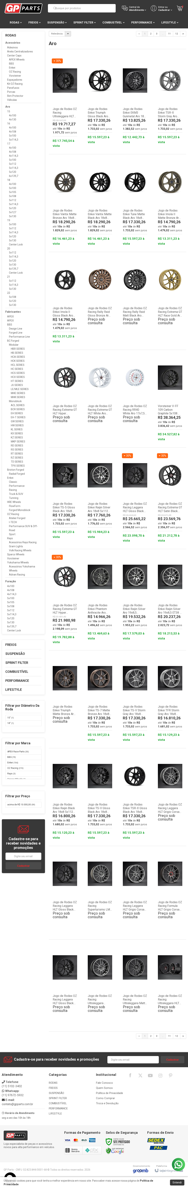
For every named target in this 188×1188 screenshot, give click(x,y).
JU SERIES (17, 385)
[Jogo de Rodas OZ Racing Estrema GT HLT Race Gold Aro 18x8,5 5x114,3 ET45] (170, 299)
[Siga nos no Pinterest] (170, 1076)
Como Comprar (105, 1098)
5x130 (12, 216)
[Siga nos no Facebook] (130, 1076)
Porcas (11, 91)
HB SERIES (17, 352)
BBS (11, 63)
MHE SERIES (18, 393)
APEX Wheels (17, 59)
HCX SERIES (18, 377)
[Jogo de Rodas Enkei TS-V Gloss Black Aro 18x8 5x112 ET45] (100, 797)
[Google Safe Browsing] (115, 1151)
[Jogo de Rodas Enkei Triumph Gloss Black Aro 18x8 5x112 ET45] (100, 102)
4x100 (12, 115)
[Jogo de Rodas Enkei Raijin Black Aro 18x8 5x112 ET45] (65, 797)
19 (8, 220)
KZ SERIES (17, 437)
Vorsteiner (15, 75)
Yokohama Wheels (18, 562)
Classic (13, 481)
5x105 (12, 192)
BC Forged (13, 340)
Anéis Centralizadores (20, 51)
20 (8, 248)
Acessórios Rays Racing (23, 542)
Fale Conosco (104, 1082)
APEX (10, 316)
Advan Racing (17, 574)
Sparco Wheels (15, 554)
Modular (14, 344)
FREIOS (53, 1088)
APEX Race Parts (18, 751)
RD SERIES (17, 445)
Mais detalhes (102, 325)
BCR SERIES (18, 409)
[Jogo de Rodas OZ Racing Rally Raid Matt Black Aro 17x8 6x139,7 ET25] (135, 299)
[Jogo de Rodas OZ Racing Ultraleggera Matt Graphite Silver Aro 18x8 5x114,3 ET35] (135, 986)
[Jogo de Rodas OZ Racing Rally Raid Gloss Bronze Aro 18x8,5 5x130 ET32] (100, 299)
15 (8, 111)
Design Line (15, 328)
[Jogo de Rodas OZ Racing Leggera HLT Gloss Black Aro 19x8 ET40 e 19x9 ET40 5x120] (65, 893)
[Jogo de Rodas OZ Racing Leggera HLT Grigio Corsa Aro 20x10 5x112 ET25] (135, 893)
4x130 (12, 119)
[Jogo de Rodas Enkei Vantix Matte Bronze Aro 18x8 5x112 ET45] (65, 203)
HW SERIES (17, 425)
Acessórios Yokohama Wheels (22, 568)
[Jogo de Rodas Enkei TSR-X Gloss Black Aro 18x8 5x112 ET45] (135, 797)
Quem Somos (104, 1088)
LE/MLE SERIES (20, 389)
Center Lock (16, 244)
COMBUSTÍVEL (58, 1103)
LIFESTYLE (55, 1113)
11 (169, 33)
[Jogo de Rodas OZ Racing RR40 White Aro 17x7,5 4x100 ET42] (135, 396)
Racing (13, 489)
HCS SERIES (18, 373)
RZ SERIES (17, 457)
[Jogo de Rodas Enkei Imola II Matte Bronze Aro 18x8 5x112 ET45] (170, 203)
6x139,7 (13, 175)
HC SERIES (17, 368)
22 (8, 292)
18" (10, 723)
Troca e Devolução (107, 1103)
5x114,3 (13, 139)
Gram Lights (16, 546)
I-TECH (13, 522)
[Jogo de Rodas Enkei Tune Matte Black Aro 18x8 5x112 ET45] (135, 203)
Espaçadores (14, 79)
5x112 (12, 163)
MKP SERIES (18, 441)
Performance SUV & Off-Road (23, 528)
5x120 (12, 171)
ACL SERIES (18, 405)
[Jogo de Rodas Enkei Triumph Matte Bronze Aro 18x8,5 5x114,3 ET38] (65, 697)
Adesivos (12, 47)
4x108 (12, 131)
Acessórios (12, 42)
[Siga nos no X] (140, 1076)
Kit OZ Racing (15, 83)
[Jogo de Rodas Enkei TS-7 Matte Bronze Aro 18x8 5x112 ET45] (100, 699)
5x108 (12, 196)
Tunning (13, 497)
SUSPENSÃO (56, 1093)
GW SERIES (17, 421)
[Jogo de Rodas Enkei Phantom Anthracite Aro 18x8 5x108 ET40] (100, 598)
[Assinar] (23, 865)
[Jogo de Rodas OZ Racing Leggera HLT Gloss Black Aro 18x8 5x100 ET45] (65, 986)
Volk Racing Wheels (20, 550)
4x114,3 (13, 155)
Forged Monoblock (19, 510)
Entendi (177, 1182)
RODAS (53, 1082)
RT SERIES (17, 453)
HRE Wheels (14, 502)
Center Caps (14, 55)
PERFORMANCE (58, 1108)
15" (10, 717)
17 (8, 143)
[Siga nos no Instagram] (160, 1076)
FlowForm (14, 506)
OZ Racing (15, 71)
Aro (7, 106)
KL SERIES (17, 429)
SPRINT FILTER (58, 1098)
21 (8, 276)
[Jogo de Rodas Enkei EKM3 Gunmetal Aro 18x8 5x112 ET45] (135, 102)
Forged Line (15, 332)
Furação (10, 581)
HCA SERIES (18, 356)
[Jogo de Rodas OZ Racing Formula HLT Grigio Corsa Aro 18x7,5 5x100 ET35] (170, 893)
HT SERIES (17, 381)
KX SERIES (17, 433)
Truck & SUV (16, 493)
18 (8, 180)
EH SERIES (17, 413)
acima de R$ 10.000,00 (21, 804)
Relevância (57, 33)
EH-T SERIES (18, 417)
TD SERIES (17, 461)
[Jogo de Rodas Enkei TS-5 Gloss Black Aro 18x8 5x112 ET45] (65, 496)
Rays (10, 538)
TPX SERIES (18, 465)
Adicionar (70, 133)
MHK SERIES (18, 397)
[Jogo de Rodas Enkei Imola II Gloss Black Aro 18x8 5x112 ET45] (65, 301)
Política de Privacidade (109, 1093)
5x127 (12, 212)
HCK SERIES (18, 360)
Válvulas (12, 99)
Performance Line (19, 336)
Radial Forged (17, 473)
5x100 (12, 135)
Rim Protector (15, 95)
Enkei (12, 67)
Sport (12, 534)
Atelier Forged (17, 518)
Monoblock (15, 401)
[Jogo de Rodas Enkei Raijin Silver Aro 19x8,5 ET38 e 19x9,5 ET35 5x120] (170, 598)
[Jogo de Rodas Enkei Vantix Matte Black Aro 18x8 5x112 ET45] (100, 203)
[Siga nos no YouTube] (150, 1076)
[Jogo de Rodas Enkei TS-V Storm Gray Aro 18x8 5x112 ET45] (135, 699)
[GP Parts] (23, 8)
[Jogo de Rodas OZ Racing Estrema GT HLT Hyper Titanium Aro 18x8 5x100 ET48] (65, 396)
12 (176, 33)
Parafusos (13, 87)
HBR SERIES (18, 348)
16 (8, 123)
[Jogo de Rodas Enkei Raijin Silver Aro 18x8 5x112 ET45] (100, 496)
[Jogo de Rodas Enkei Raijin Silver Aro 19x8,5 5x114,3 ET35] (135, 598)
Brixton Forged (15, 469)
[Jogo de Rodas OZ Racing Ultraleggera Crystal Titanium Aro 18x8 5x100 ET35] (100, 986)
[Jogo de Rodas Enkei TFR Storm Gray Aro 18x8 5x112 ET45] (170, 699)
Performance (17, 485)
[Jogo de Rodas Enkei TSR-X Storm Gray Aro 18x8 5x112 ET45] (170, 102)
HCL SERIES (17, 364)
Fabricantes (13, 311)
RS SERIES (17, 449)
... (163, 33)
